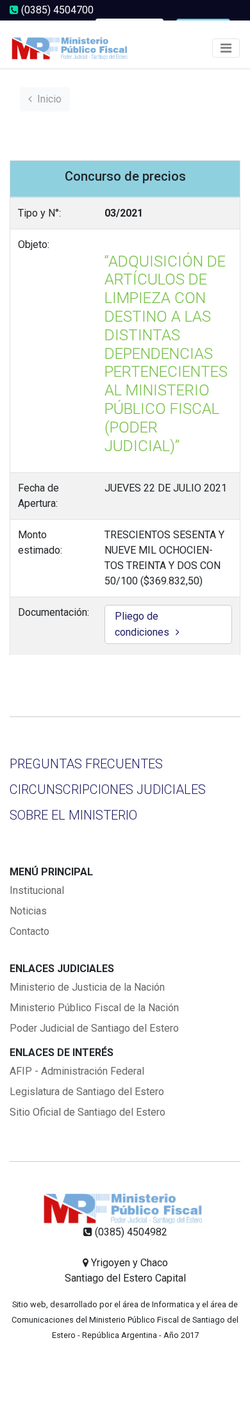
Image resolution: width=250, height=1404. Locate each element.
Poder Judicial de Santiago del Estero (94, 1028)
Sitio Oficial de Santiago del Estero (87, 1112)
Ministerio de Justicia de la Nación (87, 987)
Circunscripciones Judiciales (108, 789)
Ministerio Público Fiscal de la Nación (94, 1008)
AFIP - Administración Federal (77, 1071)
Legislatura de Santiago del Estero (87, 1092)
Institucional (37, 890)
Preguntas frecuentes (86, 764)
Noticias (28, 911)
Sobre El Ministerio (73, 815)
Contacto (29, 931)
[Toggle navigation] (226, 48)
